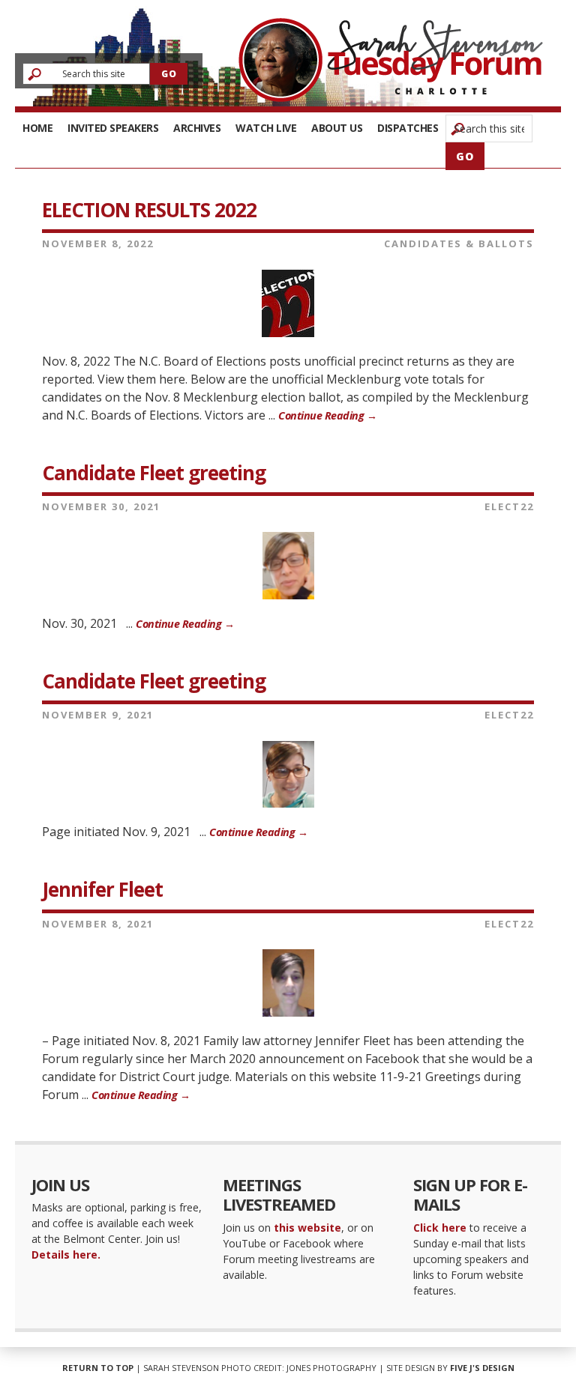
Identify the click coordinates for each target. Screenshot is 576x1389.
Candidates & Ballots (459, 243)
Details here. (66, 1254)
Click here (439, 1227)
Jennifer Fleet (102, 889)
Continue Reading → (327, 415)
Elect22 (509, 506)
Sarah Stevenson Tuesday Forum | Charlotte (391, 60)
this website (307, 1227)
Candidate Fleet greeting (154, 472)
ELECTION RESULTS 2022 (149, 209)
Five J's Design (482, 1367)
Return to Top (98, 1367)
